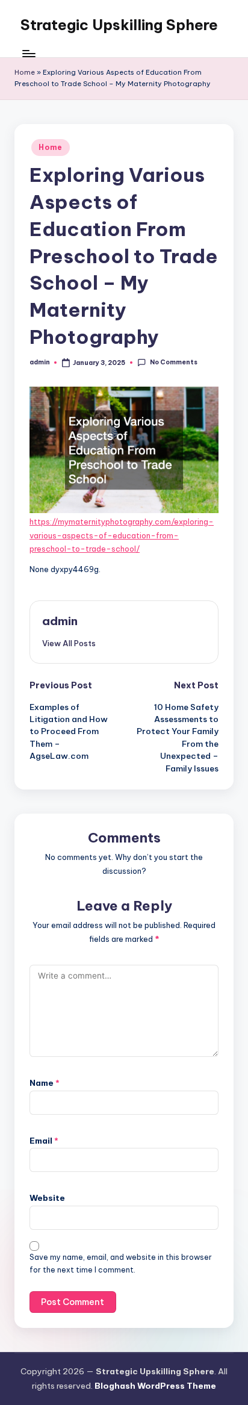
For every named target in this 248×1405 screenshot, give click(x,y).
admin (60, 621)
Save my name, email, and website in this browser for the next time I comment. (120, 1263)
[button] (69, 643)
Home (24, 72)
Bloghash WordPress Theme (155, 1385)
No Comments (173, 362)
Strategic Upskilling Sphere (119, 25)
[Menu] (28, 54)
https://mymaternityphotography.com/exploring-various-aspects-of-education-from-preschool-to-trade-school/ (121, 535)
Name (44, 1082)
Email (43, 1140)
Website (47, 1197)
